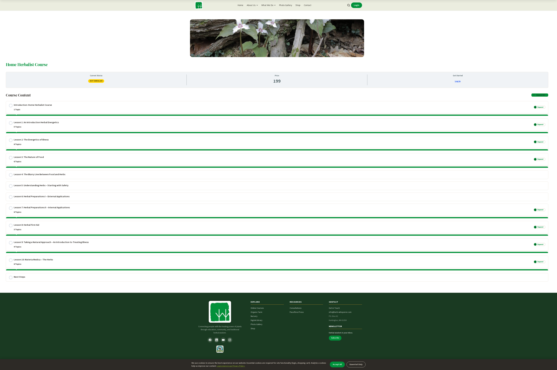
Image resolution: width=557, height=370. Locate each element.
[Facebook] (210, 340)
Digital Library (256, 320)
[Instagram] (229, 340)
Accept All (337, 364)
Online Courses (257, 308)
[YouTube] (223, 340)
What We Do (267, 5)
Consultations (296, 308)
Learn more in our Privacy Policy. (231, 366)
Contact (307, 5)
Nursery (254, 316)
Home (240, 5)
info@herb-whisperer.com (340, 312)
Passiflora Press (297, 312)
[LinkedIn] (216, 340)
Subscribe (335, 338)
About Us (251, 5)
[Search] (348, 5)
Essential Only (356, 364)
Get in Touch (334, 308)
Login (356, 5)
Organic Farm (256, 312)
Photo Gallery (285, 5)
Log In (458, 81)
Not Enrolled (96, 81)
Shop (297, 5)
